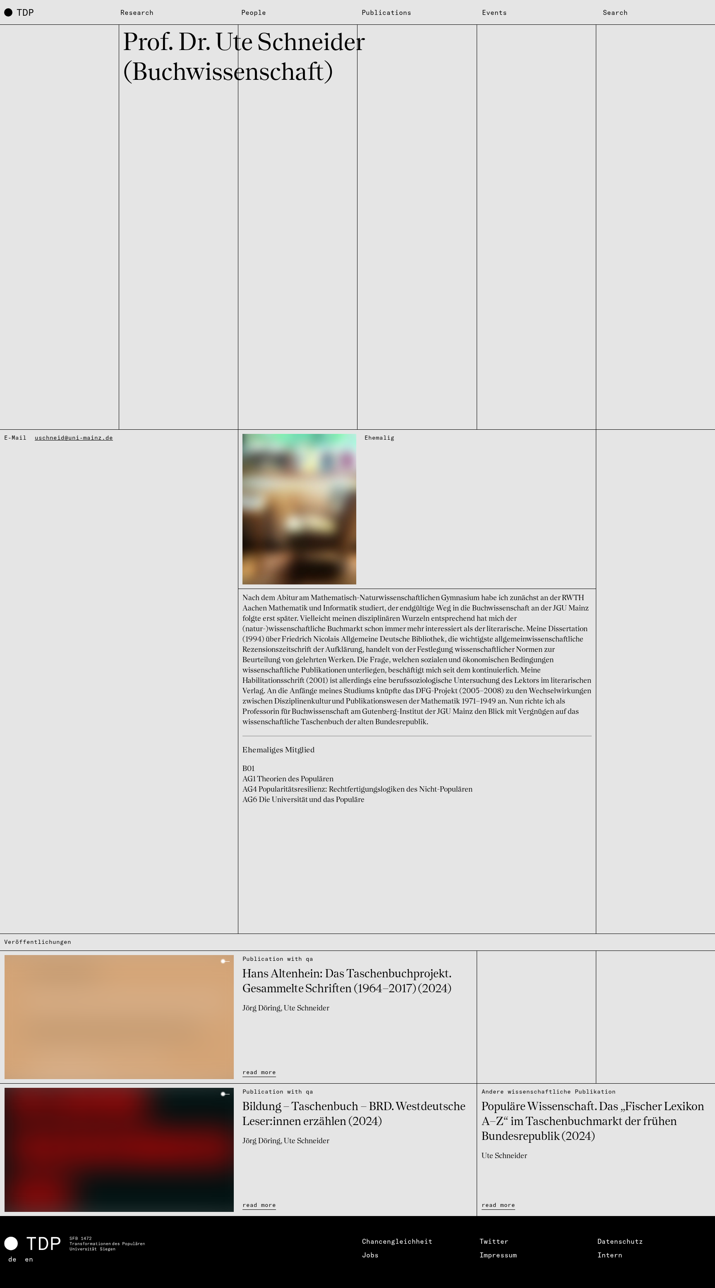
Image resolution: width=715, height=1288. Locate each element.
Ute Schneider (306, 1008)
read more (259, 1072)
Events (494, 12)
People (253, 12)
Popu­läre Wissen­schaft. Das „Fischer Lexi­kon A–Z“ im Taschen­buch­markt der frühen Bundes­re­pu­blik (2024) (593, 1122)
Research (137, 12)
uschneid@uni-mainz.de (74, 437)
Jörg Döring (261, 1008)
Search (615, 12)
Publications (386, 12)
